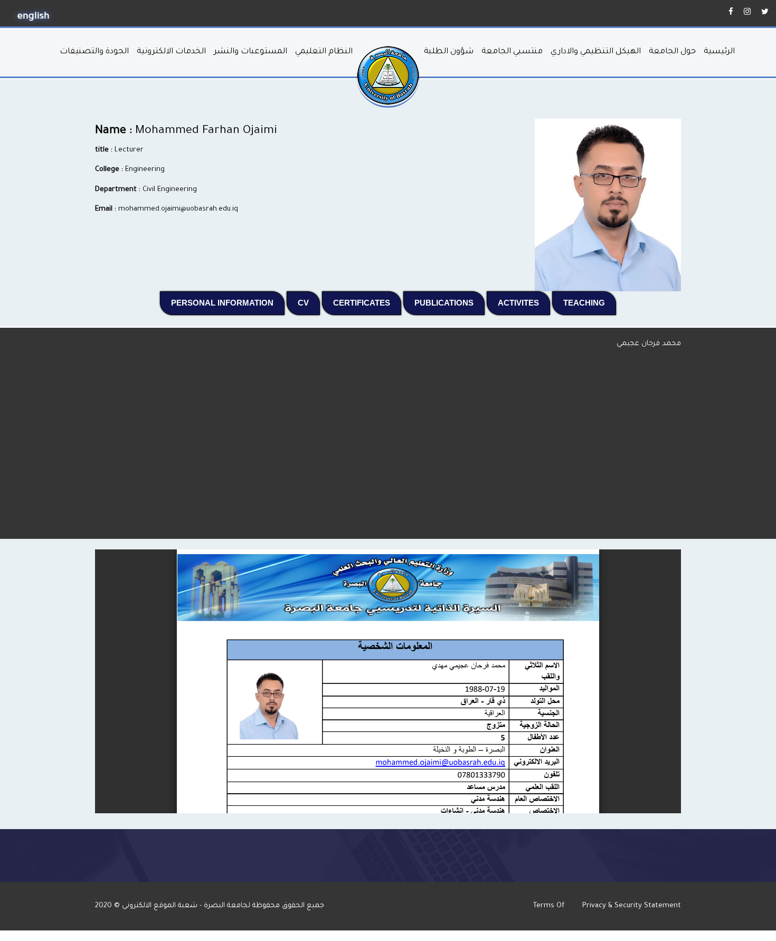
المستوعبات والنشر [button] (250, 51)
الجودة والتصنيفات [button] (94, 51)
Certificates (367, 302)
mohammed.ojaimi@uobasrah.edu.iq (178, 209)
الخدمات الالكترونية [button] (171, 51)
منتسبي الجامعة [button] (512, 51)
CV (309, 302)
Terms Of (549, 906)
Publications (449, 302)
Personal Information (228, 302)
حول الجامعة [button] (672, 51)
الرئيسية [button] (719, 51)
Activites (524, 302)
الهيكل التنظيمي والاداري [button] (596, 51)
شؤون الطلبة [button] (449, 51)
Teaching (589, 302)
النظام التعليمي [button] (324, 51)
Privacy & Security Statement (631, 906)
